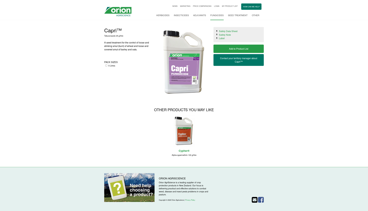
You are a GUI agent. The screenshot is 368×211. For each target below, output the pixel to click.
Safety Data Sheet (228, 31)
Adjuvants (199, 15)
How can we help (251, 6)
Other (255, 15)
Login (216, 6)
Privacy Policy (190, 200)
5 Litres (111, 65)
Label (222, 38)
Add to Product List (238, 48)
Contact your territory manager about (238, 60)
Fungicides (217, 15)
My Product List (230, 6)
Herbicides (162, 15)
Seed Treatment (238, 15)
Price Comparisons (202, 6)
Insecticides (181, 15)
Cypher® (184, 151)
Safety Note (225, 34)
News (175, 6)
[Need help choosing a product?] (129, 187)
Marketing (185, 6)
